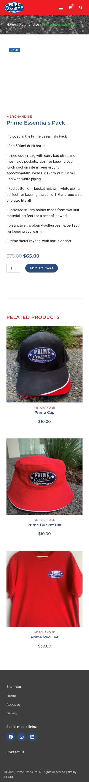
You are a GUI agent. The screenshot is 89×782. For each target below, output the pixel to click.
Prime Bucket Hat (44, 525)
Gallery (11, 713)
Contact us (15, 752)
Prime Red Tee (45, 637)
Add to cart (42, 268)
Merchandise (29, 24)
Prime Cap (44, 412)
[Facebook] (10, 737)
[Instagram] (21, 737)
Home (11, 24)
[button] (80, 7)
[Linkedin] (32, 737)
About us (13, 704)
